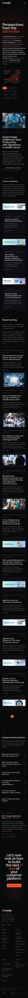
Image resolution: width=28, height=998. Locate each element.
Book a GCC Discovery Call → (10, 836)
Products (4, 945)
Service (6, 94)
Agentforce (19, 946)
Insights (18, 955)
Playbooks (6, 97)
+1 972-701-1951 (6, 964)
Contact (4, 948)
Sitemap (24, 992)
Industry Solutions (20, 952)
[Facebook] (9, 925)
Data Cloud (7, 91)
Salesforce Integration (18, 937)
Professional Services (5, 939)
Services (4, 935)
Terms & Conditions (14, 993)
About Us (4, 933)
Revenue (15, 91)
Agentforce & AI (13, 88)
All (5, 88)
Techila (4, 19)
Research (15, 97)
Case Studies (5, 942)
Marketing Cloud (20, 949)
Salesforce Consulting (18, 933)
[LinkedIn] (3, 925)
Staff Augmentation (21, 944)
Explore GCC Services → (9, 834)
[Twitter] (6, 925)
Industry (13, 94)
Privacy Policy (4, 993)
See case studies (13, 885)
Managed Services (20, 941)
